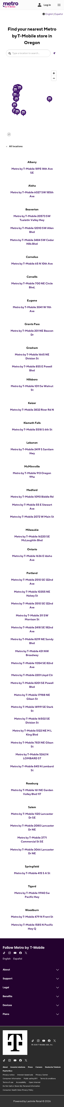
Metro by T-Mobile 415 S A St (32, 873)
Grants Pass (32, 324)
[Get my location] (54, 53)
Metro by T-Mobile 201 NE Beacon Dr (32, 332)
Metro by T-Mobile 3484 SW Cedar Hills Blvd (32, 242)
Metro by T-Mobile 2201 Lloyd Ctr (32, 675)
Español (58, 14)
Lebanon (32, 442)
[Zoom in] (53, 73)
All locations (16, 146)
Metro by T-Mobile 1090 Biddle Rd (32, 496)
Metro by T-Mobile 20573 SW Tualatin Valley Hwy (32, 218)
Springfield (32, 866)
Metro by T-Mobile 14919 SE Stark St (32, 708)
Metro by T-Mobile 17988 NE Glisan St (32, 696)
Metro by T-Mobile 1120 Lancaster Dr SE (32, 815)
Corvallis (32, 276)
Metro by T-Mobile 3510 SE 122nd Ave (32, 605)
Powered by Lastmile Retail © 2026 (32, 1101)
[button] (14, 105)
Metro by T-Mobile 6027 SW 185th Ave (32, 194)
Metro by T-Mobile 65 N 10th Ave (32, 263)
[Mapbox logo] (9, 134)
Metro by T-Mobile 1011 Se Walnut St (32, 388)
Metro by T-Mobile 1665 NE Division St (32, 356)
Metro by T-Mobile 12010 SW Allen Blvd (32, 230)
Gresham (32, 347)
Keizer (32, 403)
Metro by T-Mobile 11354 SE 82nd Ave (32, 665)
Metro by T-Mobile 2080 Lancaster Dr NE (32, 827)
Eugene (32, 300)
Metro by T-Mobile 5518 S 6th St (32, 429)
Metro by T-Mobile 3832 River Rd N (32, 409)
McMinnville (32, 466)
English (49, 14)
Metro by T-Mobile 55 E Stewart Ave (32, 506)
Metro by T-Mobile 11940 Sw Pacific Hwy (32, 895)
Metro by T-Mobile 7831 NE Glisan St (32, 744)
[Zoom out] (53, 78)
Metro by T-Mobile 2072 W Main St (32, 516)
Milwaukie (32, 529)
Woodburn (32, 910)
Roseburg (32, 783)
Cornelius (32, 257)
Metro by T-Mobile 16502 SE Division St (32, 720)
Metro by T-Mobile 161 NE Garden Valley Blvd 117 (32, 792)
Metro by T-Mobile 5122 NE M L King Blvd (32, 732)
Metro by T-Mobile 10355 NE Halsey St (32, 593)
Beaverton (32, 209)
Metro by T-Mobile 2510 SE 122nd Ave (32, 581)
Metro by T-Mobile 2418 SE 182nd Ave (32, 629)
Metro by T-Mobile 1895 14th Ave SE (32, 170)
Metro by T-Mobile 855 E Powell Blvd (32, 368)
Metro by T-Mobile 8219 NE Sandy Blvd (32, 641)
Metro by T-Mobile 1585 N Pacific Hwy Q (32, 926)
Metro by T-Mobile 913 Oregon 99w (32, 475)
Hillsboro (32, 379)
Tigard (32, 886)
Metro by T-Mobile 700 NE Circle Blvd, (32, 285)
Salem (32, 807)
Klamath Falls (32, 422)
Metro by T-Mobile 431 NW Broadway (32, 653)
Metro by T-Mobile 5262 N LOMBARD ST (32, 756)
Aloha (32, 185)
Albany (32, 162)
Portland (32, 573)
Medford (32, 490)
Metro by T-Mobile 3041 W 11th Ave (32, 309)
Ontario (32, 549)
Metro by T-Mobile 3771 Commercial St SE (32, 839)
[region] (32, 103)
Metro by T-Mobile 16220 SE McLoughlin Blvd (32, 538)
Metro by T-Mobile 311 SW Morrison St (32, 617)
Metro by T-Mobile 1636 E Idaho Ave (32, 558)
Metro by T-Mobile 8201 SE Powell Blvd (32, 684)
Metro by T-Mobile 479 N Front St (32, 916)
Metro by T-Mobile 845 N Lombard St (32, 768)
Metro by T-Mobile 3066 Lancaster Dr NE (32, 851)
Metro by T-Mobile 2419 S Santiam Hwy (32, 451)
